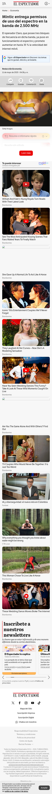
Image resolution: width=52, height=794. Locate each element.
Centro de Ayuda (26, 741)
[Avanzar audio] (42, 156)
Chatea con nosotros (27, 722)
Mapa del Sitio (26, 709)
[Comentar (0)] (31, 80)
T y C (26, 681)
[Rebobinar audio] (38, 156)
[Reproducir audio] (6, 152)
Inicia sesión (10, 667)
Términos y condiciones (26, 734)
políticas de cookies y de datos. (16, 791)
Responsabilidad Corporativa (26, 731)
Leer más (26, 153)
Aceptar (44, 788)
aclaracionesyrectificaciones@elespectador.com (26, 765)
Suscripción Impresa (26, 713)
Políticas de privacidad (26, 738)
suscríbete (21, 667)
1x (47, 156)
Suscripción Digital (26, 717)
